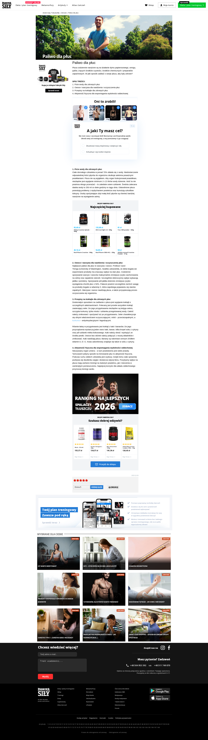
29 (101, 724)
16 (73, 724)
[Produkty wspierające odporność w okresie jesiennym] (58, 589)
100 (134, 727)
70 (69, 727)
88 (108, 727)
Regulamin (93, 718)
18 (77, 724)
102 (140, 727)
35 (114, 724)
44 (134, 724)
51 (149, 724)
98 (129, 727)
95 (123, 727)
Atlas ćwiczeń (78, 5)
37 (118, 724)
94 (121, 727)
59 (166, 724)
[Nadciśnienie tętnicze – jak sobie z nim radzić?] (149, 589)
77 (84, 727)
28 (99, 724)
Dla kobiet (89, 692)
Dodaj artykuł (82, 718)
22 (86, 724)
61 (49, 727)
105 (149, 727)
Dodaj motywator (121, 698)
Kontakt (103, 718)
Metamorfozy (47, 5)
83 (97, 727)
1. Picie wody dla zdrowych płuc (86, 84)
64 (56, 727)
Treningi (60, 695)
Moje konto (90, 695)
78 (86, 727)
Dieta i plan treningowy (27, 4)
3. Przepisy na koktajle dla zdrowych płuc (90, 90)
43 (131, 724)
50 (147, 724)
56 (160, 724)
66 (60, 727)
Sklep (59, 692)
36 (116, 724)
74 (77, 727)
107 (155, 727)
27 (97, 724)
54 (155, 724)
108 (158, 727)
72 (73, 727)
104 (146, 727)
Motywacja (118, 695)
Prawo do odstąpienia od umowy (94, 732)
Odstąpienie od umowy (118, 732)
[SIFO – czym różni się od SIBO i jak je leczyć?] (104, 553)
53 (153, 724)
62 (51, 727)
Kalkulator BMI (120, 692)
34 (112, 724)
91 (114, 727)
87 (105, 727)
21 (84, 724)
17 (75, 724)
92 (116, 727)
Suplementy (61, 702)
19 (79, 724)
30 (103, 724)
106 (152, 727)
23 (88, 724)
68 (64, 727)
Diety (59, 698)
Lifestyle (89, 705)
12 (64, 724)
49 (144, 724)
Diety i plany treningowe (65, 689)
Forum (117, 708)
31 (105, 724)
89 (110, 727)
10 (60, 724)
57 (162, 724)
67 (62, 727)
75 (79, 727)
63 (53, 727)
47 (140, 724)
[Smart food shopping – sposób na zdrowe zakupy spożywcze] (149, 625)
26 (95, 724)
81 (92, 727)
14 (69, 724)
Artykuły (62, 5)
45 (136, 724)
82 (95, 727)
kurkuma (76, 320)
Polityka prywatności (123, 718)
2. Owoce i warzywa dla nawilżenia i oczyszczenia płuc (96, 87)
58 (164, 724)
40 (125, 724)
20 (82, 724)
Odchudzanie (90, 698)
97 (127, 727)
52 (151, 724)
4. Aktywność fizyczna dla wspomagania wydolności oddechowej (100, 93)
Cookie (110, 718)
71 (71, 727)
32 (108, 724)
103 (143, 727)
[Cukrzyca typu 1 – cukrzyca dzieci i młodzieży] (58, 625)
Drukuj (114, 487)
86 (103, 727)
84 (99, 727)
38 (121, 724)
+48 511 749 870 (162, 665)
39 (123, 724)
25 (92, 724)
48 (142, 724)
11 (62, 724)
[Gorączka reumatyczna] (149, 553)
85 (101, 727)
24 (90, 724)
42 (129, 724)
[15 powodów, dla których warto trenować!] (104, 589)
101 (137, 727)
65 (58, 727)
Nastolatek (90, 702)
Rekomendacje (120, 705)
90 (112, 727)
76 (82, 727)
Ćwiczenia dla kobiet (122, 689)
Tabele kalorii (119, 702)
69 (66, 727)
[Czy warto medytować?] (58, 553)
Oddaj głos (96, 487)
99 (131, 727)
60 (168, 724)
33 (110, 724)
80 (90, 727)
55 (157, 724)
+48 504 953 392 (138, 665)
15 (71, 724)
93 (118, 727)
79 (88, 727)
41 (127, 724)
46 (138, 724)
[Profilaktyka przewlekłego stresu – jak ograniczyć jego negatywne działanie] (104, 625)
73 (75, 727)
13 (66, 724)
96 (125, 727)
